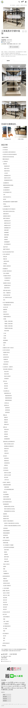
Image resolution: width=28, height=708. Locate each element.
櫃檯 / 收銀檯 (6, 537)
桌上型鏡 (5, 628)
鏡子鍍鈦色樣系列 (7, 626)
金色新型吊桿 (6, 357)
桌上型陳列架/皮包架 (7, 297)
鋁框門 (18, 688)
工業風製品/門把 (6, 206)
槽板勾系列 (6, 424)
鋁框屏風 (6, 237)
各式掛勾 (5, 571)
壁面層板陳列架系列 (8, 180)
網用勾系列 (6, 429)
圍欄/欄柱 (5, 309)
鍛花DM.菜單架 (6, 592)
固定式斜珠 (6, 373)
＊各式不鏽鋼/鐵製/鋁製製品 (8, 302)
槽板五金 (5, 415)
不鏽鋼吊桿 (5, 359)
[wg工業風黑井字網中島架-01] (14, 18)
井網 (16, 54)
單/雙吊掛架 (5, 364)
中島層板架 (7, 54)
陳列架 (14, 53)
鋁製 (21, 688)
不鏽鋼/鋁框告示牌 (7, 304)
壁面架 (23, 682)
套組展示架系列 (6, 352)
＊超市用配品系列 (6, 540)
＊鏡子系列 (4, 614)
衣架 (20, 686)
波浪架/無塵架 (6, 496)
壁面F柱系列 (6, 168)
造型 (8, 688)
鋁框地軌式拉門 (7, 220)
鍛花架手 (5, 609)
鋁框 (13, 688)
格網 (8, 56)
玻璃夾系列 (6, 448)
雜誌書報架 (5, 340)
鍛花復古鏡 (5, 604)
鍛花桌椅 (5, 607)
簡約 (18, 686)
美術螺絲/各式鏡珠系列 (9, 446)
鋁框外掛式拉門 (7, 223)
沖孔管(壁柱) (5, 470)
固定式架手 (6, 371)
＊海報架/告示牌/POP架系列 (8, 347)
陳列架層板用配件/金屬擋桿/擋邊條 (10, 201)
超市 (14, 56)
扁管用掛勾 (6, 458)
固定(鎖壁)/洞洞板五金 (7, 369)
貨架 (4, 688)
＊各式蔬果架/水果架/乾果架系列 (9, 152)
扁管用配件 (7, 412)
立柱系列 (6, 173)
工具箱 (4, 335)
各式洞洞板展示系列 (7, 192)
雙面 (8, 689)
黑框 (12, 689)
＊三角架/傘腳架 (5, 588)
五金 (9, 682)
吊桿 (4, 194)
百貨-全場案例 (6, 273)
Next (25, 134)
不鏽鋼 (3, 682)
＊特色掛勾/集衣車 (6, 612)
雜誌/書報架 (5, 580)
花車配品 (5, 263)
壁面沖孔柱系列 (7, 177)
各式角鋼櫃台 (6, 494)
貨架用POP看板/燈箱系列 (8, 520)
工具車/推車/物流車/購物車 (8, 547)
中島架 (10, 54)
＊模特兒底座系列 (6, 643)
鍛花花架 (5, 600)
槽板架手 (6, 417)
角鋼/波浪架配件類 (7, 499)
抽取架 (4, 566)
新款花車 (5, 256)
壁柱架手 (6, 383)
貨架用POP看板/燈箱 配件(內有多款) (11, 523)
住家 (11, 682)
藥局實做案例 (6, 504)
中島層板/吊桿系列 (7, 275)
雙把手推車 (6, 556)
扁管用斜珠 (7, 410)
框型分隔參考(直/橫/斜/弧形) (9, 211)
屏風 (6, 684)
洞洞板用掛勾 (7, 463)
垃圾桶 (4, 318)
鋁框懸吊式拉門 (7, 225)
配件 (10, 688)
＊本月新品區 (5, 149)
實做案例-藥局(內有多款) (9, 506)
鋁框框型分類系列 (7, 216)
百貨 (10, 56)
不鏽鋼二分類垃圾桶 (8, 323)
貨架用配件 (5, 528)
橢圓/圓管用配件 (8, 400)
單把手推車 (6, 549)
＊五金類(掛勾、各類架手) (7, 366)
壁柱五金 (5, 381)
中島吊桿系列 (7, 280)
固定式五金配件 (7, 376)
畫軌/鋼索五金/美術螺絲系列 (9, 441)
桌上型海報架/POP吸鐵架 (8, 545)
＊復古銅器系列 (5, 633)
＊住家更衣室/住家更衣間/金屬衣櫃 (9, 154)
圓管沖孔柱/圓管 (7, 472)
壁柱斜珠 (6, 385)
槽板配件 (6, 422)
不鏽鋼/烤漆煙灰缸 (7, 316)
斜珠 (4, 686)
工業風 (6, 56)
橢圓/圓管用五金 (7, 393)
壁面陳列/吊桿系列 (7, 283)
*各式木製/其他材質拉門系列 (8, 251)
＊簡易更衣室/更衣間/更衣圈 (8, 156)
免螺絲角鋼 (6, 487)
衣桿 (23, 686)
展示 (8, 684)
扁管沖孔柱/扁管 (7, 475)
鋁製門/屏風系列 (6, 218)
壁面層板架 (19, 54)
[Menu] (25, 2)
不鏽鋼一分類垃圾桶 (8, 321)
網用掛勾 (6, 465)
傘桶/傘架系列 (6, 314)
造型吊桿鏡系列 (6, 616)
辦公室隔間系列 (7, 244)
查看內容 (7, 141)
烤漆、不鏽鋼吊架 (7, 292)
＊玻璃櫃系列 (5, 268)
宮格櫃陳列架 (6, 182)
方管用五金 (6, 403)
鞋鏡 (4, 630)
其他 (4, 299)
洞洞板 (9, 686)
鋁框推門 (6, 239)
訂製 (13, 56)
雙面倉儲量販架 (6, 533)
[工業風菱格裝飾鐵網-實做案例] (26, 31)
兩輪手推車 (6, 561)
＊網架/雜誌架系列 (6, 576)
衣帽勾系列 (6, 453)
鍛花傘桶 (5, 597)
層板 (4, 650)
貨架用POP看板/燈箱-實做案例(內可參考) (12, 525)
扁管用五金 (6, 405)
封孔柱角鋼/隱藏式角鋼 (9, 489)
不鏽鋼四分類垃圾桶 (8, 328)
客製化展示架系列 (7, 290)
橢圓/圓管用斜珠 (8, 398)
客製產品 (4, 645)
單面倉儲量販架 (6, 530)
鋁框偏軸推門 (7, 241)
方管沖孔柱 (6, 479)
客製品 (4, 204)
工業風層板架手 (6, 187)
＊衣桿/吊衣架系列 (6, 350)
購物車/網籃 (5, 542)
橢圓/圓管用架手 (8, 395)
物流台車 (6, 559)
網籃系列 (5, 578)
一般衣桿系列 (6, 361)
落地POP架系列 (6, 564)
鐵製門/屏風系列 (6, 249)
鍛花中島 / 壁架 (6, 595)
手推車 (4, 338)
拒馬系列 (5, 311)
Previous (2, 134)
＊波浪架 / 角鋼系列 (6, 482)
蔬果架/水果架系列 (7, 266)
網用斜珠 (6, 434)
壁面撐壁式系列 (7, 175)
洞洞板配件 (6, 378)
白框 (13, 686)
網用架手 (6, 431)
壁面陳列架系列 (7, 285)
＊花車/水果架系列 (6, 254)
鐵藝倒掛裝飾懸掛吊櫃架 (8, 185)
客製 (22, 54)
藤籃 (4, 568)
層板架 (3, 56)
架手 (7, 686)
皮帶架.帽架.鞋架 (6, 295)
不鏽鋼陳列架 (6, 573)
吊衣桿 (19, 682)
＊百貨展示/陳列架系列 (11, 51)
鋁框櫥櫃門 (6, 232)
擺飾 (4, 638)
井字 (12, 54)
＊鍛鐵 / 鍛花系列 (5, 590)
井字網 (14, 54)
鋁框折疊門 (6, 230)
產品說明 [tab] (8, 60)
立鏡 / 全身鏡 (6, 621)
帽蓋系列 (6, 450)
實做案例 (11, 53)
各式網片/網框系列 (7, 585)
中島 (4, 54)
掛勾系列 (5, 455)
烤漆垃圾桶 (6, 330)
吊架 (14, 682)
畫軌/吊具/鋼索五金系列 (9, 443)
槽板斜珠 (6, 419)
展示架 (24, 54)
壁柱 (21, 682)
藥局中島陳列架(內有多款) (9, 508)
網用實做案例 (7, 438)
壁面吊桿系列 (7, 170)
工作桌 (4, 333)
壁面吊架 (5, 163)
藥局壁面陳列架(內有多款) (9, 511)
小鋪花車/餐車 (6, 261)
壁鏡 (4, 619)
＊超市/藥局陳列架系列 (19, 51)
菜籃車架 (6, 554)
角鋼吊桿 (5, 492)
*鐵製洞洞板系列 (5, 159)
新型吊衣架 (5, 354)
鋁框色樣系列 (6, 213)
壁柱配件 (6, 388)
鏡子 (4, 640)
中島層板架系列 (7, 53)
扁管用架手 (7, 407)
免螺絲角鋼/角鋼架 (7, 484)
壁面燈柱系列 (7, 166)
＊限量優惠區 (5, 147)
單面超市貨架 (6, 516)
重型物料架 (5, 535)
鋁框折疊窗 (6, 234)
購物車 (5, 552)
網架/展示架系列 (6, 583)
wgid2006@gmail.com (7, 661)
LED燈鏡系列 (6, 623)
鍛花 (22, 688)
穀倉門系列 (5, 246)
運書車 (4, 342)
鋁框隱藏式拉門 (7, 227)
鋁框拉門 (15, 688)
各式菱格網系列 (6, 189)
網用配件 (6, 436)
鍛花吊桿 (5, 602)
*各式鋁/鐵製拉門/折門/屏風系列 (8, 209)
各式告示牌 (5, 307)
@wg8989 (2, 705)
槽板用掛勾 (6, 460)
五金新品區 (5, 468)
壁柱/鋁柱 (6, 477)
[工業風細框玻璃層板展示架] (23, 31)
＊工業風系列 (5, 51)
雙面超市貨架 (18, 53)
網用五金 (5, 427)
